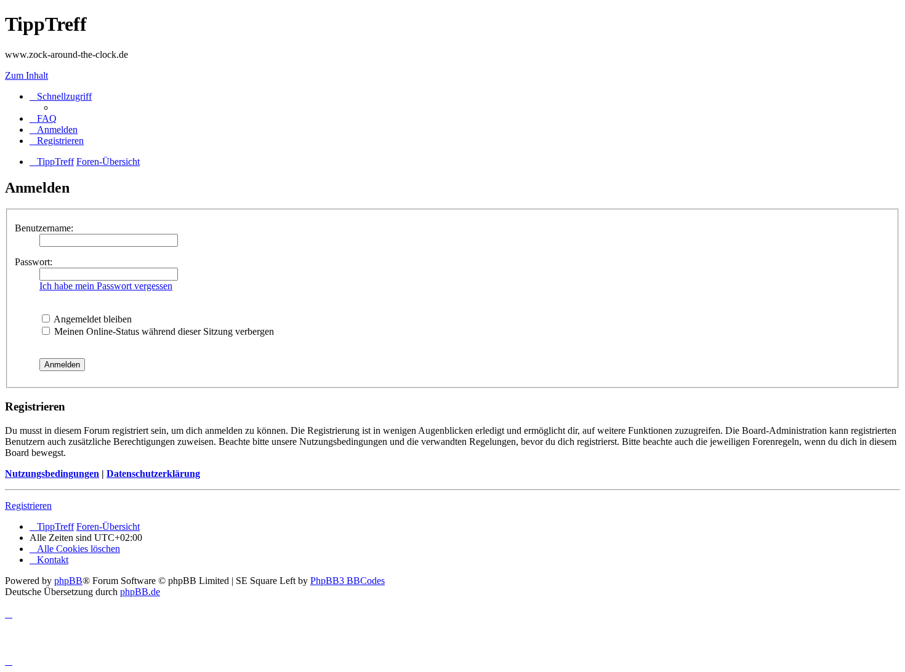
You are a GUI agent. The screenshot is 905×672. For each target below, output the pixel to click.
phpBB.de (140, 591)
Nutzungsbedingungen (52, 473)
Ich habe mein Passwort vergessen (105, 286)
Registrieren (28, 505)
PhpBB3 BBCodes (347, 580)
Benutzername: (44, 228)
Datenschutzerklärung (153, 473)
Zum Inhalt (26, 75)
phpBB (68, 580)
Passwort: (33, 262)
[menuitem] (43, 118)
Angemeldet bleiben (92, 319)
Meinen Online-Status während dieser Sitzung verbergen (163, 331)
